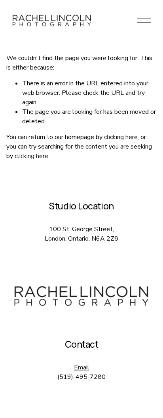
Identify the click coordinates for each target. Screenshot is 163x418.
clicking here (121, 137)
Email (81, 367)
